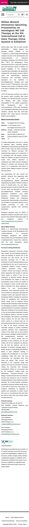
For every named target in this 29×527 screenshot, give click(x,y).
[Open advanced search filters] (22, 14)
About (7, 517)
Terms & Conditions (21, 521)
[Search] (19, 14)
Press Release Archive (17, 517)
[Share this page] (27, 14)
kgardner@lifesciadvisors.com (10, 434)
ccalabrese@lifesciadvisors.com (10, 424)
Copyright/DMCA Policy (9, 524)
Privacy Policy (22, 524)
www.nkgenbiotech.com (11, 244)
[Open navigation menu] (2, 14)
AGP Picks (4, 2)
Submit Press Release (8, 521)
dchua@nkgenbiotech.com (9, 412)
